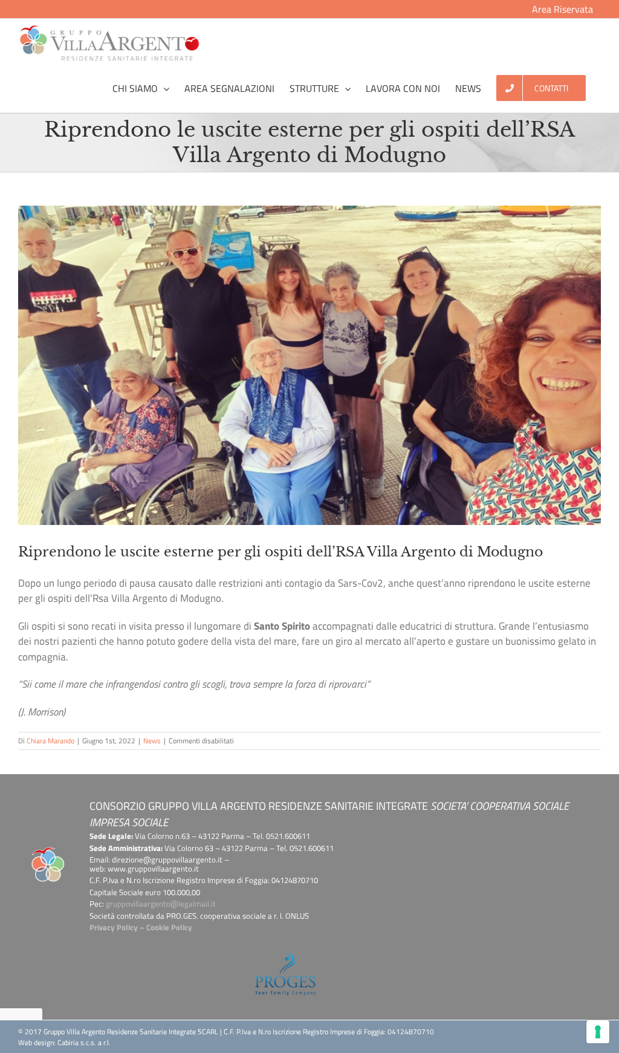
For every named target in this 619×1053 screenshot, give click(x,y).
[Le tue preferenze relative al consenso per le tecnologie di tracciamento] (597, 1031)
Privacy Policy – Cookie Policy (140, 927)
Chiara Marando (50, 740)
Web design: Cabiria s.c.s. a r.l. (64, 1042)
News (152, 740)
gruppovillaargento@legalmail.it (161, 904)
